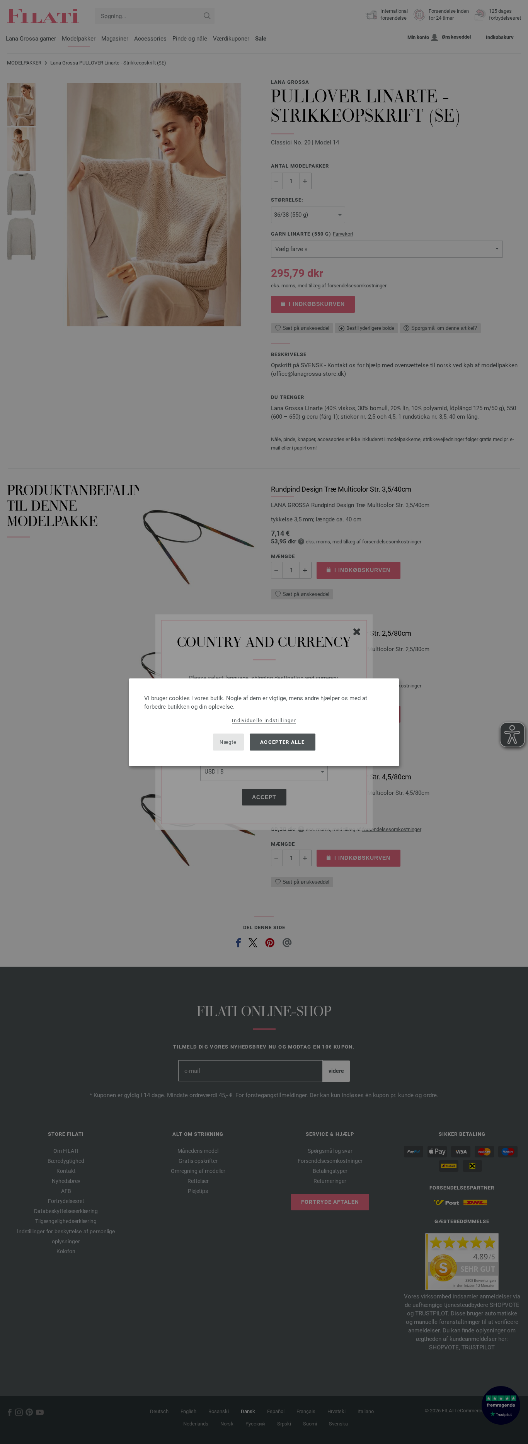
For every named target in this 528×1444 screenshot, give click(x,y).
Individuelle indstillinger (264, 720)
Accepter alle (282, 742)
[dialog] (264, 722)
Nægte (228, 742)
